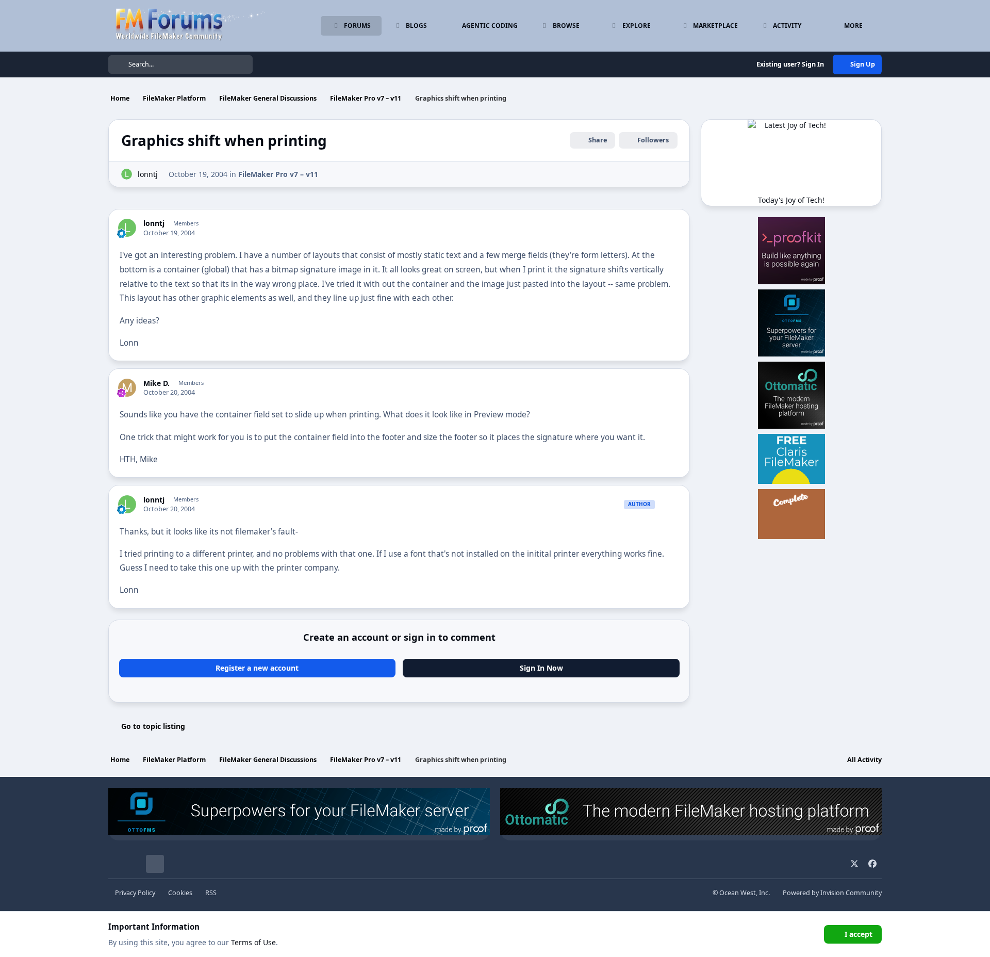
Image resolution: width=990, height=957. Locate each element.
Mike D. (156, 383)
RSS (211, 892)
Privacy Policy (135, 892)
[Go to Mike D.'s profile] (127, 388)
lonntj (148, 174)
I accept (858, 934)
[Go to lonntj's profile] (126, 174)
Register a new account (257, 668)
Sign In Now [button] (541, 668)
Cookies (180, 892)
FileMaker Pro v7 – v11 (278, 174)
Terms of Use (253, 942)
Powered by (832, 892)
